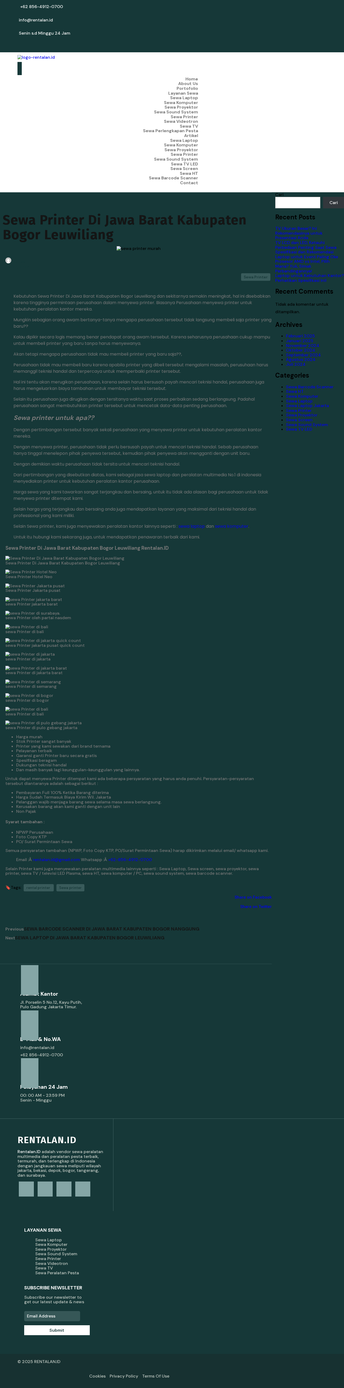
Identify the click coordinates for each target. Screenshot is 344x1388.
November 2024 (302, 345)
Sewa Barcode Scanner (310, 387)
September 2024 (303, 355)
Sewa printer (70, 887)
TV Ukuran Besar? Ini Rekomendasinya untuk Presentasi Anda (298, 233)
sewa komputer (231, 526)
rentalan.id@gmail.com (56, 859)
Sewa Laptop (299, 401)
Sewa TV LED (299, 429)
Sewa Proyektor (301, 415)
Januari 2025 (299, 341)
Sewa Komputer (302, 396)
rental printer (38, 887)
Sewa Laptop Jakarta (307, 405)
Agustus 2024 (301, 359)
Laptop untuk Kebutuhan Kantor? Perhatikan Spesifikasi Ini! (309, 278)
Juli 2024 (296, 364)
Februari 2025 (300, 336)
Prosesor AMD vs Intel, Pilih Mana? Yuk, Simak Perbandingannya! (302, 266)
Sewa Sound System (307, 424)
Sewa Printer (256, 277)
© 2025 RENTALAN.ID (38, 1361)
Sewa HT (295, 391)
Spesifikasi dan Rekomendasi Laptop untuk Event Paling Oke (306, 254)
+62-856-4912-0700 (130, 859)
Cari (279, 194)
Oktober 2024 (300, 350)
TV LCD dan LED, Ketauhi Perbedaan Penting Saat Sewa (305, 245)
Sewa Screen (299, 420)
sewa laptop (191, 526)
